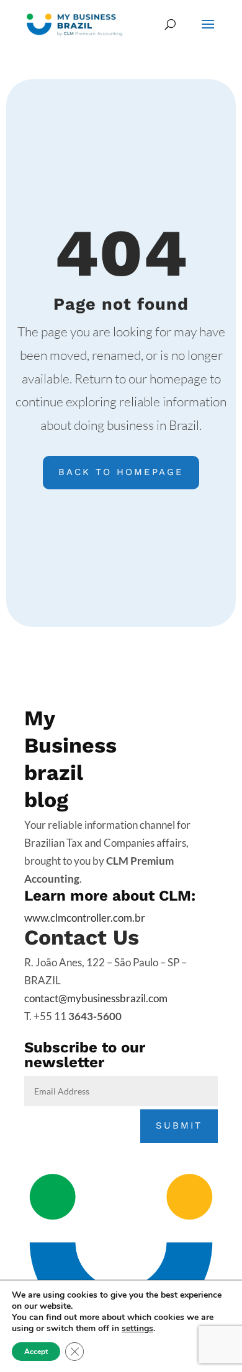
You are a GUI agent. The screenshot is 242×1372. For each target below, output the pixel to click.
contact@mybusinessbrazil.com (96, 998)
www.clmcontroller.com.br (84, 917)
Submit (179, 1125)
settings (137, 1328)
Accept (36, 1352)
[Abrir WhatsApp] (211, 1294)
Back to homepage (121, 472)
